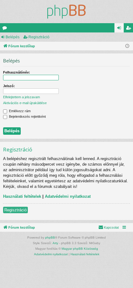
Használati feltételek (22, 196)
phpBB (50, 237)
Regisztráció (38, 37)
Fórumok (5, 29)
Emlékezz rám (19, 111)
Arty (55, 243)
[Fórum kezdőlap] (66, 11)
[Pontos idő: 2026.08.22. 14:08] (127, 46)
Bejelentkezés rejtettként (27, 116)
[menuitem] (108, 227)
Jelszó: (9, 86)
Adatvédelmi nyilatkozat (68, 196)
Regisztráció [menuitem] (129, 29)
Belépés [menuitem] (120, 29)
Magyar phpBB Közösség (80, 248)
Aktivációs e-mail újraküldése (25, 103)
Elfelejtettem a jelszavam (21, 97)
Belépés (12, 37)
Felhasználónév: (16, 72)
